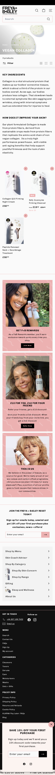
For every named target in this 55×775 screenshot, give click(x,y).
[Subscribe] (43, 754)
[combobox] (27, 19)
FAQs (4, 643)
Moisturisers (8, 678)
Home (5, 45)
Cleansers (7, 662)
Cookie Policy (8, 709)
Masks (5, 682)
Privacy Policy (9, 697)
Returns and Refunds (12, 706)
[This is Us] (27, 450)
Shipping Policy (9, 702)
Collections (16, 45)
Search (5, 635)
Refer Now (27, 426)
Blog (4, 717)
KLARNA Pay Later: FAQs (13, 713)
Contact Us (7, 639)
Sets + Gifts (7, 686)
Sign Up (6, 647)
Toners (5, 666)
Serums (6, 670)
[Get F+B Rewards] (27, 305)
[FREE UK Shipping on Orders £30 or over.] (27, 2)
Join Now (27, 345)
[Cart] (43, 10)
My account (7, 651)
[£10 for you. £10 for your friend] (27, 377)
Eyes (4, 674)
